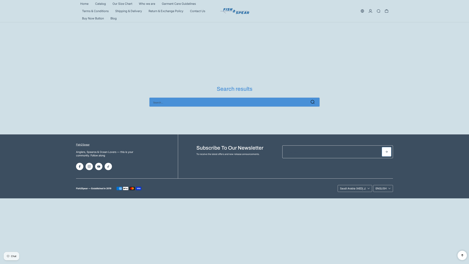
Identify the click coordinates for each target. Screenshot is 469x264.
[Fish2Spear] (234, 11)
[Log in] (370, 11)
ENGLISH (381, 188)
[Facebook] (79, 166)
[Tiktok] (108, 166)
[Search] (378, 11)
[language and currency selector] (362, 11)
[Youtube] (98, 166)
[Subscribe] (386, 152)
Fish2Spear (83, 144)
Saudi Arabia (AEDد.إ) (353, 188)
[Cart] (386, 11)
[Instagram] (89, 166)
